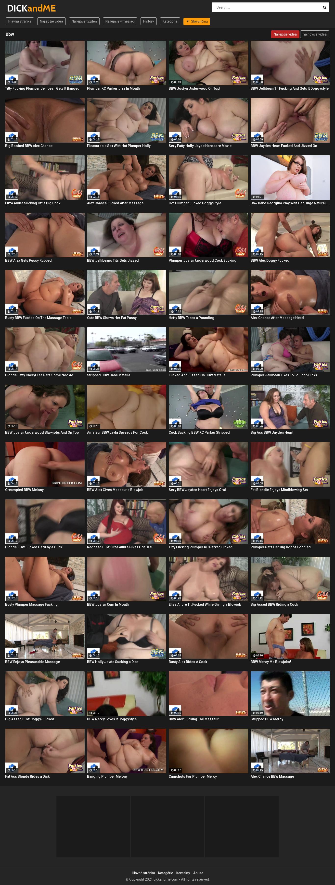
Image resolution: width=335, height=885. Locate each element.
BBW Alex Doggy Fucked (270, 260)
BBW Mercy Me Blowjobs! (271, 662)
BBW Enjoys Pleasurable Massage (32, 662)
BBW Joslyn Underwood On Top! (194, 88)
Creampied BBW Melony (24, 490)
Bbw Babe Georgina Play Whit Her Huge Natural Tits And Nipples (290, 203)
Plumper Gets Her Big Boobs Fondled (281, 547)
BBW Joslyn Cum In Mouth (108, 604)
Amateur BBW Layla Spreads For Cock (117, 432)
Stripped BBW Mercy (267, 719)
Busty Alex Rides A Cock (188, 662)
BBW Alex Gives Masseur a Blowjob (115, 490)
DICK (20, 8)
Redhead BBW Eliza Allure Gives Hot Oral (119, 547)
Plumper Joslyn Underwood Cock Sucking (202, 260)
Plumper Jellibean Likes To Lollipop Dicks (284, 375)
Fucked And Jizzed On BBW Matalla (197, 375)
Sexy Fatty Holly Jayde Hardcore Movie (200, 146)
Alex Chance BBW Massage (272, 776)
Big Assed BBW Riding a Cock (274, 604)
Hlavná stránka (19, 21)
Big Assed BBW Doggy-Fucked (29, 719)
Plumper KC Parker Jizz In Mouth (113, 88)
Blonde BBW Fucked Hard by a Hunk (33, 547)
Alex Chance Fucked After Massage (115, 203)
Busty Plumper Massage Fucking (31, 604)
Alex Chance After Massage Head (277, 318)
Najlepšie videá (51, 21)
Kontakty (183, 873)
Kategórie (170, 21)
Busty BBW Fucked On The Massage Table (38, 318)
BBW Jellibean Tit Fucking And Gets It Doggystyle (290, 88)
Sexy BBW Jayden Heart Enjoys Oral (197, 490)
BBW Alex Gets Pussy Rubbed (28, 260)
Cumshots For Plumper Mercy (193, 776)
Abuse (198, 873)
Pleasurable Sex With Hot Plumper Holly (119, 146)
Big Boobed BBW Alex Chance (28, 146)
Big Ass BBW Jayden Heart (272, 432)
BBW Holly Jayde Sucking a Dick (112, 662)
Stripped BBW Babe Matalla (108, 375)
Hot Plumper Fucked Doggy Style (195, 203)
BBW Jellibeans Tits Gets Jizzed (113, 260)
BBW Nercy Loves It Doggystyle (112, 719)
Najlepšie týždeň (84, 21)
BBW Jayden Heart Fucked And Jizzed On (284, 146)
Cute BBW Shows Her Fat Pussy (112, 318)
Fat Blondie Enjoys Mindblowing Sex (280, 490)
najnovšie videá (315, 34)
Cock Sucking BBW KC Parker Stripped (199, 432)
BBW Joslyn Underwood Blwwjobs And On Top (42, 432)
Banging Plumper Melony (107, 776)
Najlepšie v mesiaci (120, 21)
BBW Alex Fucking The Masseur (194, 719)
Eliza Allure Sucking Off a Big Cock (32, 203)
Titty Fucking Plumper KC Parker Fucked (200, 547)
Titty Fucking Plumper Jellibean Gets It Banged (42, 88)
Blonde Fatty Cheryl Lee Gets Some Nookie (39, 375)
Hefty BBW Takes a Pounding (191, 318)
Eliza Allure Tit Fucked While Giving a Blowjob (205, 604)
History (148, 21)
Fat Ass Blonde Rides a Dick (27, 776)
